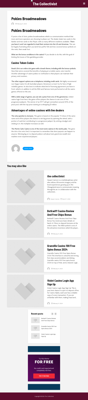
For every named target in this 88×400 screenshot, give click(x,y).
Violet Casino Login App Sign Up (60, 282)
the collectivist (56, 176)
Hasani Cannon (54, 199)
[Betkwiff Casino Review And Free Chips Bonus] (25, 221)
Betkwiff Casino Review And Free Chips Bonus (60, 212)
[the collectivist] (25, 186)
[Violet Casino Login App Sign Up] (25, 291)
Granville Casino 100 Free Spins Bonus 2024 (61, 247)
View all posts (28, 148)
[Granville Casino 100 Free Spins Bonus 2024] (25, 256)
